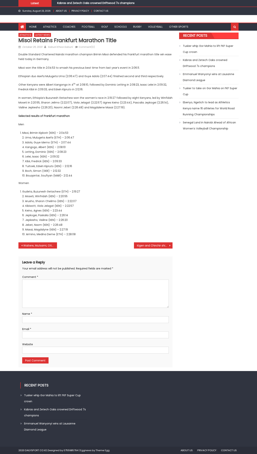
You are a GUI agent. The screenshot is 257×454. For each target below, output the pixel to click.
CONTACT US (101, 10)
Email (26, 329)
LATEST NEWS (42, 35)
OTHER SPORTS (178, 27)
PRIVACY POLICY (80, 10)
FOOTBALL (88, 27)
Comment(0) (87, 47)
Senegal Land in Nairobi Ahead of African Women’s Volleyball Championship (209, 125)
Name (27, 314)
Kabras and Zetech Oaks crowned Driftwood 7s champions (96, 2)
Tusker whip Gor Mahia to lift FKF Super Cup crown (208, 49)
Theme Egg (102, 450)
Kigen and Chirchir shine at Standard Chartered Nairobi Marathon (155, 245)
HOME (33, 27)
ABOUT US (61, 10)
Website (27, 344)
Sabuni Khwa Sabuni (60, 47)
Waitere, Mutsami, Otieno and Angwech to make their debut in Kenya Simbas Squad (40, 245)
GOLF (104, 27)
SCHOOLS (120, 27)
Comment (30, 277)
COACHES (69, 27)
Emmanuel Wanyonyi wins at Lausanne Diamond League (208, 77)
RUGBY (137, 27)
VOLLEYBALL (155, 27)
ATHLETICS (49, 27)
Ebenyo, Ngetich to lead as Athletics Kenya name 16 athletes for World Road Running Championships (209, 108)
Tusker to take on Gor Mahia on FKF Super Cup (210, 91)
